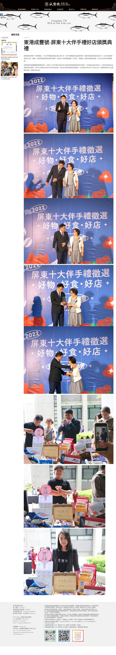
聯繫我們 (95, 9)
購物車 (4, 17)
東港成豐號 (22, 9)
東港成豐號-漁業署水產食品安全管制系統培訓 (9, 58)
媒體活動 (83, 9)
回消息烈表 (5, 37)
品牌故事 (60, 9)
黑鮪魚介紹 (35, 9)
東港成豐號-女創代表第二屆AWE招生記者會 (9, 78)
